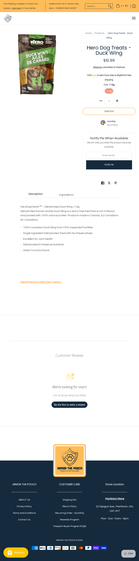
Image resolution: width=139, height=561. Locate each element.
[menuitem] (122, 6)
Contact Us (24, 519)
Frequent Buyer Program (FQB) (69, 526)
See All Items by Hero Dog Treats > (41, 282)
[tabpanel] (69, 246)
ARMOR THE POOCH (65, 540)
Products (99, 33)
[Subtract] (101, 101)
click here (16, 8)
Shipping (97, 67)
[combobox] (96, 6)
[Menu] (134, 18)
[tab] (35, 195)
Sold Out (109, 111)
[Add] (117, 101)
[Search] (110, 6)
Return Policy (69, 506)
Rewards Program (69, 519)
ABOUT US (24, 500)
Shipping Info (69, 500)
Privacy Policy (24, 506)
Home (88, 33)
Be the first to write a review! (69, 404)
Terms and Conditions (24, 513)
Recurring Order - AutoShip (69, 513)
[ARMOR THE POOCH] (7, 18)
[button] (102, 183)
